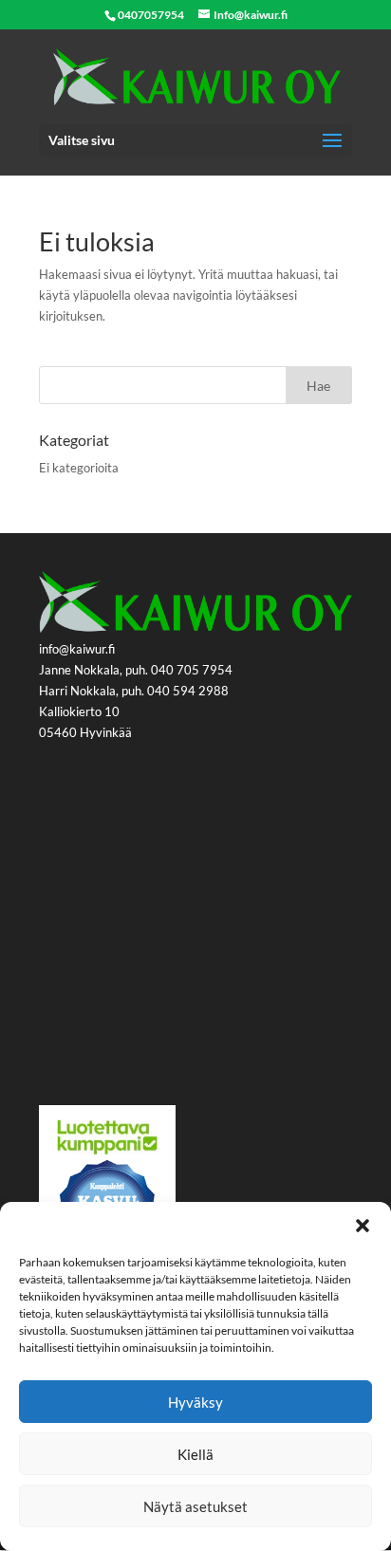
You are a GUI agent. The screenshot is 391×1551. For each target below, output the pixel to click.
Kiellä (195, 1454)
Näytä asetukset (195, 1506)
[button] (362, 1225)
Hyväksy (195, 1402)
